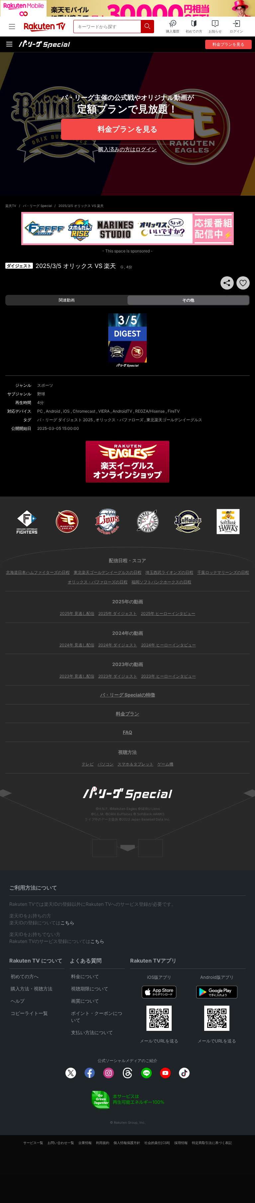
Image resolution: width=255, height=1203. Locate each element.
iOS (66, 411)
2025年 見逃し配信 (77, 613)
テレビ (88, 764)
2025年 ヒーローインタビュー (168, 613)
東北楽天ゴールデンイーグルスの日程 (107, 572)
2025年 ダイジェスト (117, 613)
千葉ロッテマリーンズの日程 (223, 572)
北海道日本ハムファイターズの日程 (38, 572)
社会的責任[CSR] (157, 1143)
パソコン (106, 764)
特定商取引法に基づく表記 (212, 1143)
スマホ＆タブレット (135, 764)
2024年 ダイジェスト (117, 644)
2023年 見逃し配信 (76, 676)
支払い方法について (92, 1032)
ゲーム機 (165, 764)
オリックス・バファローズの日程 (98, 581)
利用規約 (102, 1143)
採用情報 (181, 1143)
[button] (243, 283)
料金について (85, 976)
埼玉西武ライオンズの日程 (169, 572)
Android (53, 411)
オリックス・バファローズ (119, 419)
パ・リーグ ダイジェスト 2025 (65, 419)
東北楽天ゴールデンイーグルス (174, 419)
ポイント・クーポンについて (96, 1016)
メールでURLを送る (159, 1040)
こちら (67, 922)
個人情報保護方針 (127, 1143)
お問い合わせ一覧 (60, 1143)
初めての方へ (25, 976)
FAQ (127, 732)
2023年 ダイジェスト (117, 676)
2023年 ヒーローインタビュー (168, 676)
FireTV (174, 411)
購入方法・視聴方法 (31, 988)
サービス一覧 (33, 1143)
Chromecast (84, 411)
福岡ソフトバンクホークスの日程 (161, 581)
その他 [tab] (188, 300)
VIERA (104, 411)
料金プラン (127, 713)
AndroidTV (122, 411)
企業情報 (85, 1143)
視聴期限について (89, 988)
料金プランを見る (128, 129)
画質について (85, 1001)
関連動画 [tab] (67, 300)
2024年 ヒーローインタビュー (168, 644)
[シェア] (227, 283)
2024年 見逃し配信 (76, 644)
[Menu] (9, 44)
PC (40, 411)
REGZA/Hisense (150, 411)
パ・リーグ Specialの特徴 (127, 695)
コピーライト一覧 (29, 1013)
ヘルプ (18, 1001)
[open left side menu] (12, 26)
